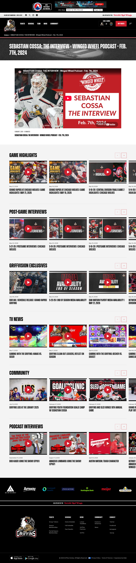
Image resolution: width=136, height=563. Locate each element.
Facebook (113, 525)
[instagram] (33, 15)
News (45, 24)
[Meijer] (106, 489)
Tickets (22, 24)
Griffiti (82, 533)
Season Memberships (53, 526)
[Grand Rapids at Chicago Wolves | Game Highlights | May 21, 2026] (28, 172)
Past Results (69, 529)
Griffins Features (83, 528)
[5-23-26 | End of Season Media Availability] (68, 282)
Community (54, 24)
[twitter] (29, 15)
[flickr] (37, 15)
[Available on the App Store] (16, 558)
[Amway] (29, 489)
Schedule (31, 24)
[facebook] (26, 15)
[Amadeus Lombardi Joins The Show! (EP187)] (68, 443)
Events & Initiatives (98, 522)
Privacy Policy (96, 558)
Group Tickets (53, 522)
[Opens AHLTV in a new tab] (80, 4)
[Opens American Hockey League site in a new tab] (42, 7)
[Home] (10, 25)
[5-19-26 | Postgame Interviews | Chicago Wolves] (68, 228)
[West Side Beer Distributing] (125, 489)
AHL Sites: (62, 10)
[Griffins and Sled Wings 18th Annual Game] (108, 389)
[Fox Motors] (68, 489)
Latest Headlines (83, 522)
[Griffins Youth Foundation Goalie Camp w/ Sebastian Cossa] (68, 389)
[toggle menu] (130, 23)
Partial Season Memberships (53, 532)
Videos (6, 35)
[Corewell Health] (48, 489)
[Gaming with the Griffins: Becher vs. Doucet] (108, 336)
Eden (125, 558)
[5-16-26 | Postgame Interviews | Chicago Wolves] (108, 228)
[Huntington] (87, 489)
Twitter (112, 522)
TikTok (112, 533)
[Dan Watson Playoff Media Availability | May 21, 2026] (108, 282)
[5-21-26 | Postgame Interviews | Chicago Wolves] (28, 228)
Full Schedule (69, 525)
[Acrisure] (10, 489)
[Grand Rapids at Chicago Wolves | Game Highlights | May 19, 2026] (68, 172)
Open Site (98, 10)
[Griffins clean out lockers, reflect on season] (68, 336)
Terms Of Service (107, 558)
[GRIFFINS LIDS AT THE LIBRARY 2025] (28, 389)
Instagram (113, 529)
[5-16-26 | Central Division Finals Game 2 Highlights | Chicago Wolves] (108, 172)
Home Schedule (70, 522)
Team (38, 24)
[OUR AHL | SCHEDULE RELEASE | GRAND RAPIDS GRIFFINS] (28, 282)
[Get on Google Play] (32, 558)
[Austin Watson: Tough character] (108, 443)
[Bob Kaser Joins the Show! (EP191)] (28, 443)
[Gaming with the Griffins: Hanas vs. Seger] (28, 336)
